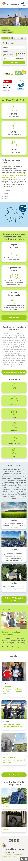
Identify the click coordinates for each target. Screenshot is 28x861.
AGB (2, 854)
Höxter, (11, 177)
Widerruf (21, 854)
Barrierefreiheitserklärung (8, 856)
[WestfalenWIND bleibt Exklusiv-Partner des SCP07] (14, 709)
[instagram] (12, 840)
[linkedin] (18, 840)
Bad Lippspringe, (19, 175)
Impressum (15, 854)
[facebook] (15, 840)
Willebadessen (5, 179)
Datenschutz (8, 854)
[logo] (10, 3)
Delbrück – (15, 179)
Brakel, (7, 177)
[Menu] (23, 4)
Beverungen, (17, 177)
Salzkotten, (11, 175)
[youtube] (10, 840)
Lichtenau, (21, 174)
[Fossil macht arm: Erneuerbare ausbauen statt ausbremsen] (14, 742)
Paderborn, (15, 174)
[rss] (26, 660)
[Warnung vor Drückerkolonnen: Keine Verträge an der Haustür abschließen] (14, 671)
